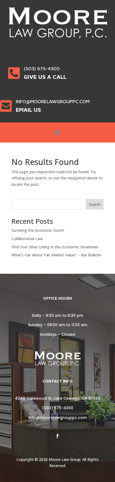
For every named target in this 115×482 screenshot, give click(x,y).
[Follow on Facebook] (57, 436)
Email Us (28, 109)
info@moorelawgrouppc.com (57, 417)
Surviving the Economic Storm (37, 230)
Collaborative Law (27, 238)
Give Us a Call (45, 77)
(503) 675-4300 (57, 408)
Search (95, 204)
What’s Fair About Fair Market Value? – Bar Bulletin (56, 254)
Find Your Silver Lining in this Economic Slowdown (54, 246)
